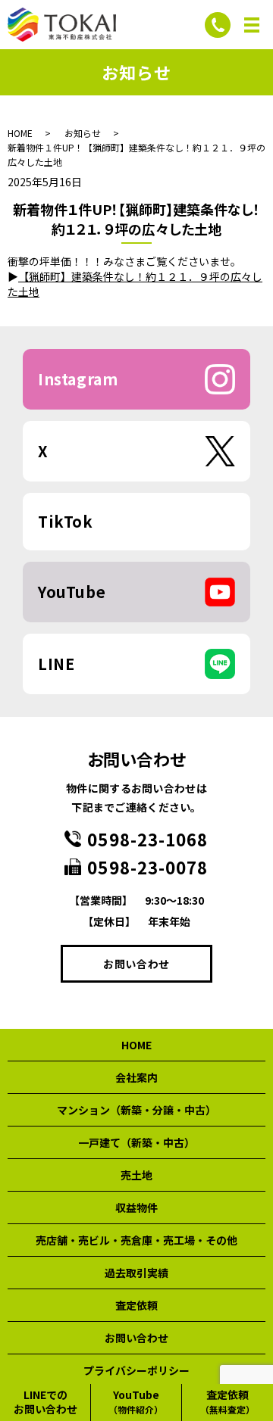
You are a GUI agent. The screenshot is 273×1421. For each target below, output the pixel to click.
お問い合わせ (136, 963)
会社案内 (136, 1077)
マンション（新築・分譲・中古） (136, 1109)
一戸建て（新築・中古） (136, 1142)
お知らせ (82, 132)
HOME (20, 132)
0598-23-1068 (147, 838)
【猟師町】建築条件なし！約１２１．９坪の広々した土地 (135, 284)
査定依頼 (136, 1305)
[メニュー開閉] (251, 25)
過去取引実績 (136, 1272)
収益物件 (136, 1207)
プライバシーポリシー (136, 1370)
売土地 (136, 1175)
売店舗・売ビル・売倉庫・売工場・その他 (136, 1240)
